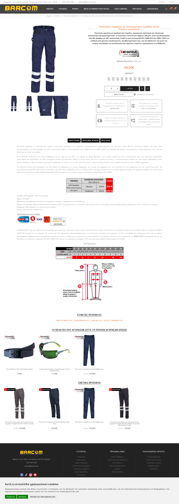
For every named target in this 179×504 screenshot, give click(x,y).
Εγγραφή (162, 2)
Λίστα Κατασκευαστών (117, 466)
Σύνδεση (172, 2)
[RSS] (39, 476)
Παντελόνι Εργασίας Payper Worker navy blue (54, 423)
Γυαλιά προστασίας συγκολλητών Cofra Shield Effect (54, 370)
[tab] (74, 140)
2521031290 (31, 463)
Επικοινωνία (81, 475)
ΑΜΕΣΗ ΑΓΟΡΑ (119, 94)
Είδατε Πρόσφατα (117, 457)
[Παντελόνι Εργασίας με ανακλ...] (165, 29)
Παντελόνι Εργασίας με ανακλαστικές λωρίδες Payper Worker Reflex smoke (19, 423)
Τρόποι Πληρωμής (81, 463)
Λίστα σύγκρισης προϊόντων (117, 460)
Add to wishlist (147, 88)
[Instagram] (30, 471)
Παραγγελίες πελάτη (153, 460)
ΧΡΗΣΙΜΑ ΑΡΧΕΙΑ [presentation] (90, 140)
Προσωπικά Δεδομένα (81, 469)
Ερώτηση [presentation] (105, 140)
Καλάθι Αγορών (153, 466)
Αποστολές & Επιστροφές (81, 466)
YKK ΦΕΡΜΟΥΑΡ (80, 320)
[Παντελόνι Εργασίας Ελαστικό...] (92, 29)
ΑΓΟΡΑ (24, 350)
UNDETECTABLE (62, 320)
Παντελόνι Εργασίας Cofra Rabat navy (89, 369)
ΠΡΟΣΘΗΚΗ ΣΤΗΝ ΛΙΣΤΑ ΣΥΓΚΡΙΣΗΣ (15, 350)
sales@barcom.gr (87, 2)
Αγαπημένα (19, 350)
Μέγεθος (129, 73)
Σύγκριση (142, 88)
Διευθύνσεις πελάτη (153, 463)
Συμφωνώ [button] (11, 497)
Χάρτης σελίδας (117, 472)
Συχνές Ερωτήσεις (81, 472)
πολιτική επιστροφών (149, 108)
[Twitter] (26, 471)
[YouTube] (35, 471)
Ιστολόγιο (117, 469)
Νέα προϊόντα (117, 463)
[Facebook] (21, 471)
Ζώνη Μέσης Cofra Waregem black (19, 369)
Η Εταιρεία (81, 457)
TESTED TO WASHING (111, 320)
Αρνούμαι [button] (22, 497)
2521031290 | (70, 2)
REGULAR (94, 320)
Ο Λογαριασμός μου (153, 457)
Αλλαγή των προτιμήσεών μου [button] (42, 497)
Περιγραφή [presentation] (74, 140)
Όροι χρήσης (81, 460)
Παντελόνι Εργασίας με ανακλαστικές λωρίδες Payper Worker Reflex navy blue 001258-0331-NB (124, 423)
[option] (14, 103)
